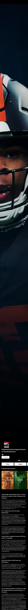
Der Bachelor (14, 600)
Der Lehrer (14, 566)
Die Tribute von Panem (20, 584)
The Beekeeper (12, 584)
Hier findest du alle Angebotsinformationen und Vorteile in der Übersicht (14, 559)
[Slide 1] (19, 462)
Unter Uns (21, 574)
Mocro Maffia (4, 567)
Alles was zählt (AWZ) (12, 574)
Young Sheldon (12, 567)
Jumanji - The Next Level (15, 585)
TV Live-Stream (8, 503)
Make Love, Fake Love (6, 604)
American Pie (4, 585)
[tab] (3, 4)
